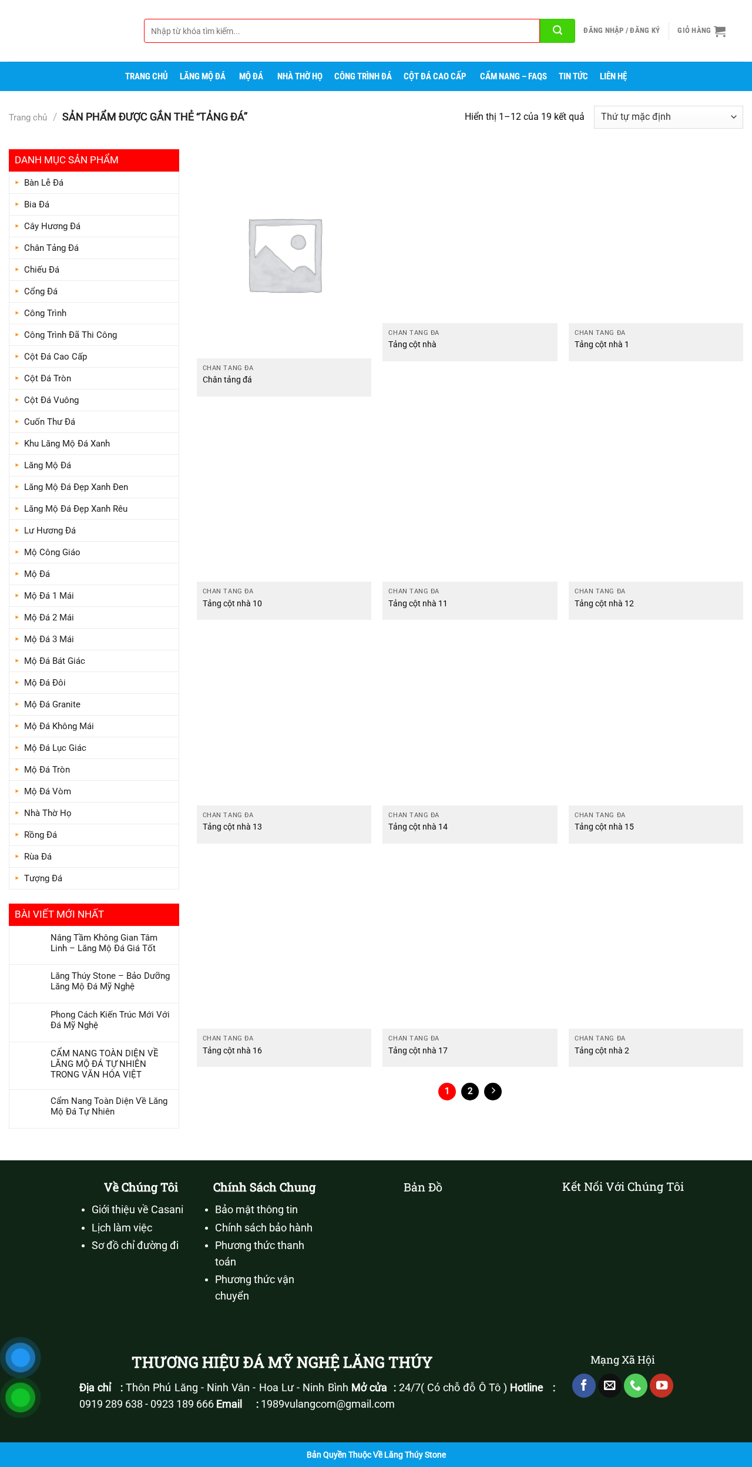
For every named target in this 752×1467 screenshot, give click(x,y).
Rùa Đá (38, 856)
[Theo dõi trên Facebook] (584, 1386)
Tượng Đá (43, 878)
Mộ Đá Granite (52, 704)
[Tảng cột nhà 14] (469, 718)
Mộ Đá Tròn (47, 769)
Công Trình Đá (363, 76)
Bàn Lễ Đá (43, 182)
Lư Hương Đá (50, 530)
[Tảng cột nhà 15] (656, 718)
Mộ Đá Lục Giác (55, 748)
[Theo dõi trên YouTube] (661, 1386)
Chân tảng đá (227, 380)
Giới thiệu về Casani (137, 1210)
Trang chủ (28, 117)
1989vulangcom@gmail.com (328, 1404)
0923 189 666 (182, 1404)
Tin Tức (573, 76)
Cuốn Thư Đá (49, 422)
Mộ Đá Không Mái (59, 726)
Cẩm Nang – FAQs (513, 76)
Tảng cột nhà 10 (232, 604)
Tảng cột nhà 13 (232, 827)
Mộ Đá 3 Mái (49, 639)
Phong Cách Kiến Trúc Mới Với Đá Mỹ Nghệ (110, 1019)
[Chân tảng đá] (284, 253)
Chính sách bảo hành (264, 1228)
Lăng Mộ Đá (203, 76)
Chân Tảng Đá (51, 248)
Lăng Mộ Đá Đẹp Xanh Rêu (75, 508)
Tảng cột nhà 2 (602, 1051)
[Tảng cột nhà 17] (469, 942)
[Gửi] (557, 31)
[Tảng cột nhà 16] (284, 942)
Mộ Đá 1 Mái (49, 595)
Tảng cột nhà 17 (418, 1051)
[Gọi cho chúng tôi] (635, 1386)
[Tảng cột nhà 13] (284, 718)
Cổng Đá (41, 291)
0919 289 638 (111, 1404)
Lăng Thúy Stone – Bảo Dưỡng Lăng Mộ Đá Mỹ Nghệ (110, 981)
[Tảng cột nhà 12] (656, 495)
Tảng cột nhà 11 (418, 604)
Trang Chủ (146, 76)
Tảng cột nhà (412, 345)
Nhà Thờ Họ (300, 76)
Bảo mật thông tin (256, 1210)
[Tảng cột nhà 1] (656, 236)
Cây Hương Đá (52, 226)
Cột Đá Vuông (51, 400)
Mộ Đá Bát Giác (54, 661)
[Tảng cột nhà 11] (469, 495)
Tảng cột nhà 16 (232, 1051)
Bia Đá (36, 204)
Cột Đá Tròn (47, 378)
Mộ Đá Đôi (45, 682)
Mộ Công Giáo (52, 552)
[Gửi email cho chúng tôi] (610, 1386)
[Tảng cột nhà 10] (284, 495)
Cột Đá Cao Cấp (435, 76)
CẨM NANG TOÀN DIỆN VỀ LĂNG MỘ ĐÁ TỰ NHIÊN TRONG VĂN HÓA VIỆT (105, 1064)
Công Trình (45, 313)
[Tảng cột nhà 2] (656, 942)
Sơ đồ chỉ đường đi (135, 1245)
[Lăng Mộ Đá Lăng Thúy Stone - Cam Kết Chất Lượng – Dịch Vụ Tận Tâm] (67, 31)
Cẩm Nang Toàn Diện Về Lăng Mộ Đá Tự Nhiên (109, 1106)
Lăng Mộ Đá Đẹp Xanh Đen (76, 487)
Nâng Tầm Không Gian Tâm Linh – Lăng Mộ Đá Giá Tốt (104, 943)
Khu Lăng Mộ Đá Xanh (67, 443)
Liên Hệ (613, 76)
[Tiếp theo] (493, 1092)
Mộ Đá (251, 76)
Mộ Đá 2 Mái (49, 617)
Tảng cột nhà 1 (602, 345)
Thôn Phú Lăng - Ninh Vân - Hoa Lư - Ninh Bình (237, 1388)
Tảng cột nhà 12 (604, 604)
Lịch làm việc (122, 1228)
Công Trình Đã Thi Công (70, 335)
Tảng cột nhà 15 (604, 827)
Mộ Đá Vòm (47, 791)
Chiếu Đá (41, 269)
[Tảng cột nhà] (469, 236)
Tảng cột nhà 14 (418, 827)
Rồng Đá (40, 835)
